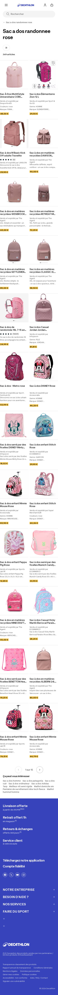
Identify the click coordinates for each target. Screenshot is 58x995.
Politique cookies (29, 974)
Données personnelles (30, 971)
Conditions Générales (43, 968)
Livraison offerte (15, 807)
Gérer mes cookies (11, 974)
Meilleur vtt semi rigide (20, 786)
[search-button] (9, 14)
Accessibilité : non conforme (15, 978)
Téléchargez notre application (23, 860)
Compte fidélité (14, 866)
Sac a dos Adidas (40, 783)
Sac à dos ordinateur (19, 783)
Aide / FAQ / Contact (39, 978)
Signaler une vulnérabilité (14, 981)
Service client (13, 842)
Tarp (5, 786)
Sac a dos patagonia (33, 781)
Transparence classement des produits (19, 964)
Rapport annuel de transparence (17, 968)
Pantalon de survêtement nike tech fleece (24, 789)
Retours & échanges (18, 830)
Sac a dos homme (12, 781)
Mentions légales (10, 971)
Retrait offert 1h (14, 819)
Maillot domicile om (44, 786)
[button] (43, 87)
